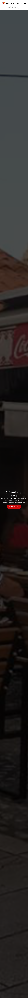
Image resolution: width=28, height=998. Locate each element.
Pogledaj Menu (14, 506)
